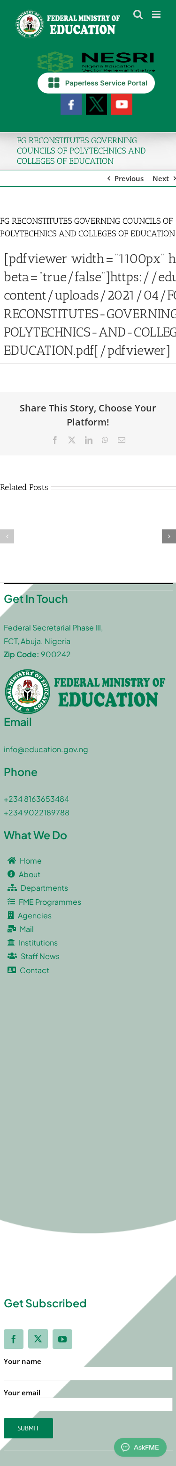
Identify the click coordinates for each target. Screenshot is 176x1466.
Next (161, 178)
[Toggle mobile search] (138, 14)
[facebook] (13, 1339)
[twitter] (38, 1339)
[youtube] (62, 1339)
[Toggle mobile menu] (157, 14)
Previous (129, 178)
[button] (7, 536)
